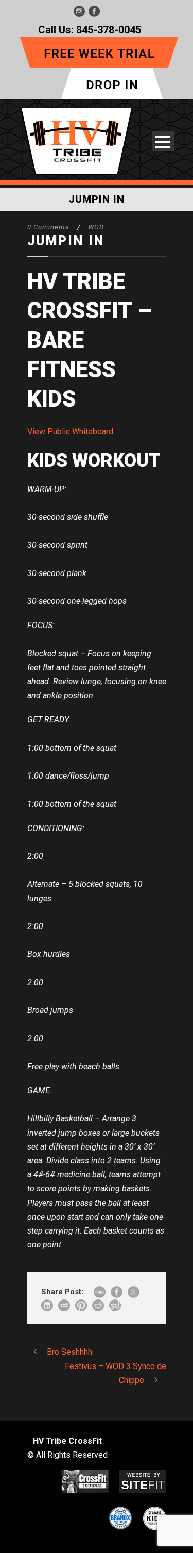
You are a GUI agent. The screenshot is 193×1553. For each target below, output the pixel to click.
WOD (96, 227)
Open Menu (163, 141)
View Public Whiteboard (70, 431)
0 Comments (48, 227)
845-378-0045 (108, 30)
